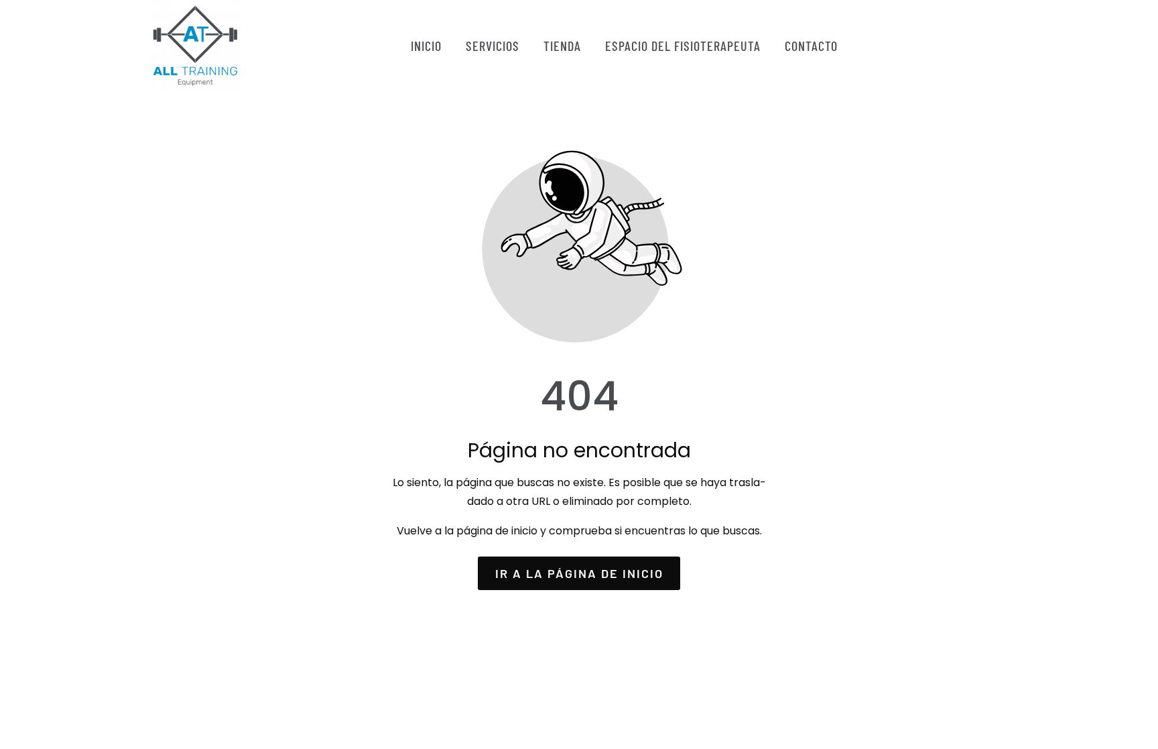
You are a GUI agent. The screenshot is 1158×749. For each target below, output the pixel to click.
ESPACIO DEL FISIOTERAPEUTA (683, 46)
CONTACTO (811, 46)
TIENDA (562, 46)
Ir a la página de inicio (579, 573)
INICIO (426, 46)
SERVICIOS (492, 46)
